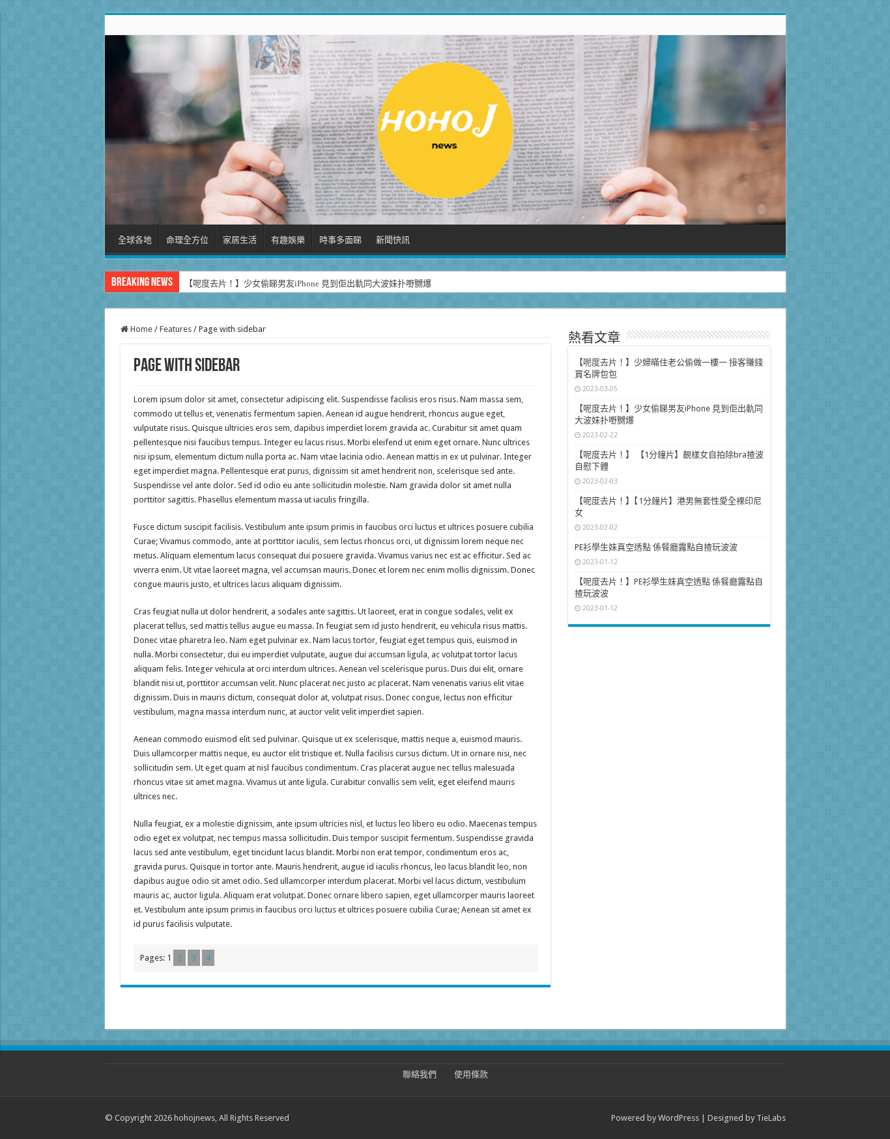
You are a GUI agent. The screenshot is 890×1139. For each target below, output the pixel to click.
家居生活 (240, 240)
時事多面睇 (340, 240)
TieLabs (771, 1118)
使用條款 (471, 1074)
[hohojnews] (445, 127)
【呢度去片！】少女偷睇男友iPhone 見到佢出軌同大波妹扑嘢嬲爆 (307, 283)
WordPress (678, 1118)
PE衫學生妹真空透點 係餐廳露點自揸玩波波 (656, 547)
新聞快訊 (393, 240)
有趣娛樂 (288, 240)
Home (140, 329)
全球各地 (135, 240)
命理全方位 (187, 240)
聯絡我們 (420, 1074)
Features (176, 329)
